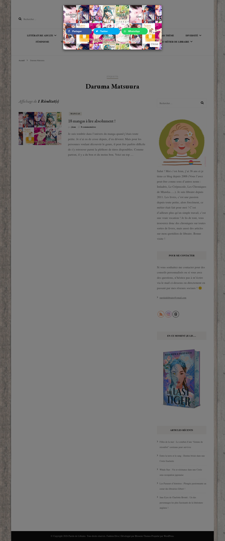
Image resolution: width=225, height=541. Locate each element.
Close (154, 44)
